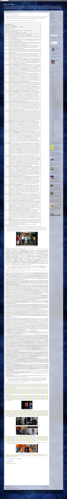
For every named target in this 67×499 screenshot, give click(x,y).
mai (52, 120)
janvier (53, 125)
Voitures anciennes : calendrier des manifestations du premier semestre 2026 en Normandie (57, 169)
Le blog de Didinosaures (55, 56)
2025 (52, 78)
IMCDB (51, 70)
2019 (52, 85)
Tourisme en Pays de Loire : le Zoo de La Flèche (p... (56, 109)
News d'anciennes (53, 68)
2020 (52, 84)
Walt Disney (52, 31)
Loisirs (51, 29)
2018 (52, 86)
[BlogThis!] (18, 458)
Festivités (51, 15)
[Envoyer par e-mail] (17, 458)
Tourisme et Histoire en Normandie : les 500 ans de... (56, 111)
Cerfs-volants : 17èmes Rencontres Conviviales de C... (56, 103)
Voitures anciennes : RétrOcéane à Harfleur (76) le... (56, 113)
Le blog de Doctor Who (55, 53)
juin (52, 96)
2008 (52, 136)
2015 (52, 128)
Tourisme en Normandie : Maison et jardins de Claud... (57, 101)
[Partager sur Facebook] (19, 458)
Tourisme (51, 16)
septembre (53, 92)
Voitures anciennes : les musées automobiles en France (57, 193)
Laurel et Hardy (52, 28)
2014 (52, 129)
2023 (52, 80)
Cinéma (51, 19)
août (53, 93)
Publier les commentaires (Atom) (14, 488)
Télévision (51, 20)
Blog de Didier (9, 4)
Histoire (51, 27)
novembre (53, 90)
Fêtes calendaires (53, 18)
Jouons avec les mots (53, 21)
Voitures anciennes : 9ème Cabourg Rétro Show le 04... (56, 119)
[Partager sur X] (19, 458)
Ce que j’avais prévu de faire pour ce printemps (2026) (57, 49)
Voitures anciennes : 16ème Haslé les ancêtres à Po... (56, 115)
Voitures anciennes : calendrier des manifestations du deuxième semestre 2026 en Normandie (57, 177)
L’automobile (54, 97)
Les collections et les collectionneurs (55, 199)
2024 (52, 79)
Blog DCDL (52, 72)
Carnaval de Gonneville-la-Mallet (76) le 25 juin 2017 (56, 105)
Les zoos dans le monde (53, 71)
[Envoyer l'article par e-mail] (15, 458)
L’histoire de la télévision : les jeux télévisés (57, 146)
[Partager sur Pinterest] (20, 458)
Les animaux (54, 99)
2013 (52, 130)
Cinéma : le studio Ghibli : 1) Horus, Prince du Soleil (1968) (57, 205)
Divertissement (52, 26)
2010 (52, 134)
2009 (52, 135)
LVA (50, 69)
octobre (53, 91)
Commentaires (53, 43)
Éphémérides (52, 17)
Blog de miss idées (54, 47)
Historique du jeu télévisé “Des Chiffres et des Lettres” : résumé (55, 152)
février (53, 124)
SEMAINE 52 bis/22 (57, 60)
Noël (51, 30)
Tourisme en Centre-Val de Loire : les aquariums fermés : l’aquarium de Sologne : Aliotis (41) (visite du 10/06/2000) (57, 186)
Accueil (26, 486)
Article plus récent (8, 486)
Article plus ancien (44, 486)
